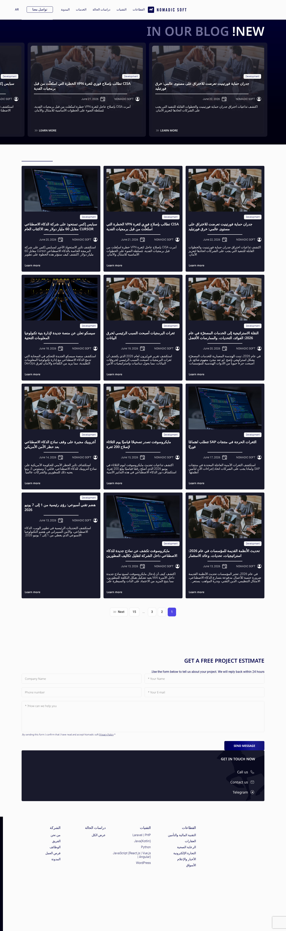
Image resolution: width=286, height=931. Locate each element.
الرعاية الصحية (186, 847)
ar (15, 9)
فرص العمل (53, 853)
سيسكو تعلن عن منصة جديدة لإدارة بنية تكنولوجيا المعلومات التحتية (60, 335)
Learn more (169, 130)
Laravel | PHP (141, 835)
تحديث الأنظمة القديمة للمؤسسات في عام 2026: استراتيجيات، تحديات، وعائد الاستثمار (224, 553)
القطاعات (139, 9)
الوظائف (55, 847)
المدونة (65, 9)
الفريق (56, 841)
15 (134, 612)
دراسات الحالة (101, 9)
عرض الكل (99, 835)
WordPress (143, 863)
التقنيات (121, 9)
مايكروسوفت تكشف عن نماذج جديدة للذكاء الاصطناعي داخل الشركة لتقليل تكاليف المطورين (141, 553)
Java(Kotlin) (142, 841)
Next (121, 612)
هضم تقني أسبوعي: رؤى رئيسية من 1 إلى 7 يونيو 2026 (60, 507)
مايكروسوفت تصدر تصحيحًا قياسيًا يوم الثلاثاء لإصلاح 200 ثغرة (138, 444)
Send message (244, 746)
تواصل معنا (39, 9)
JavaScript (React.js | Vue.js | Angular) (132, 855)
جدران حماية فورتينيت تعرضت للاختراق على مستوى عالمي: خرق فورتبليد (202, 85)
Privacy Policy (106, 734)
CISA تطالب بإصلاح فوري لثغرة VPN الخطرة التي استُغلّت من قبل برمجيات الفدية (82, 85)
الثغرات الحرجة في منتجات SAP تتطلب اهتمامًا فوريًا (222, 444)
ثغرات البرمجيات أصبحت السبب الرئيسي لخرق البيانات (140, 335)
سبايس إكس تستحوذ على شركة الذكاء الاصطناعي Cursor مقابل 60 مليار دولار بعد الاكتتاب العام (61, 226)
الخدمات (81, 9)
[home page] (167, 10)
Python (146, 847)
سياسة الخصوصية (267, 920)
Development (252, 76)
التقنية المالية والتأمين (182, 835)
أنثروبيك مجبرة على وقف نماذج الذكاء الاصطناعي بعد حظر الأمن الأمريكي (60, 444)
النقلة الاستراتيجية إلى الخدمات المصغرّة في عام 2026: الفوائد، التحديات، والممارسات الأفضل (224, 335)
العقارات (190, 841)
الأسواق (191, 865)
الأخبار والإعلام (186, 859)
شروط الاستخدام (244, 920)
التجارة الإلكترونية (184, 853)
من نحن (56, 835)
